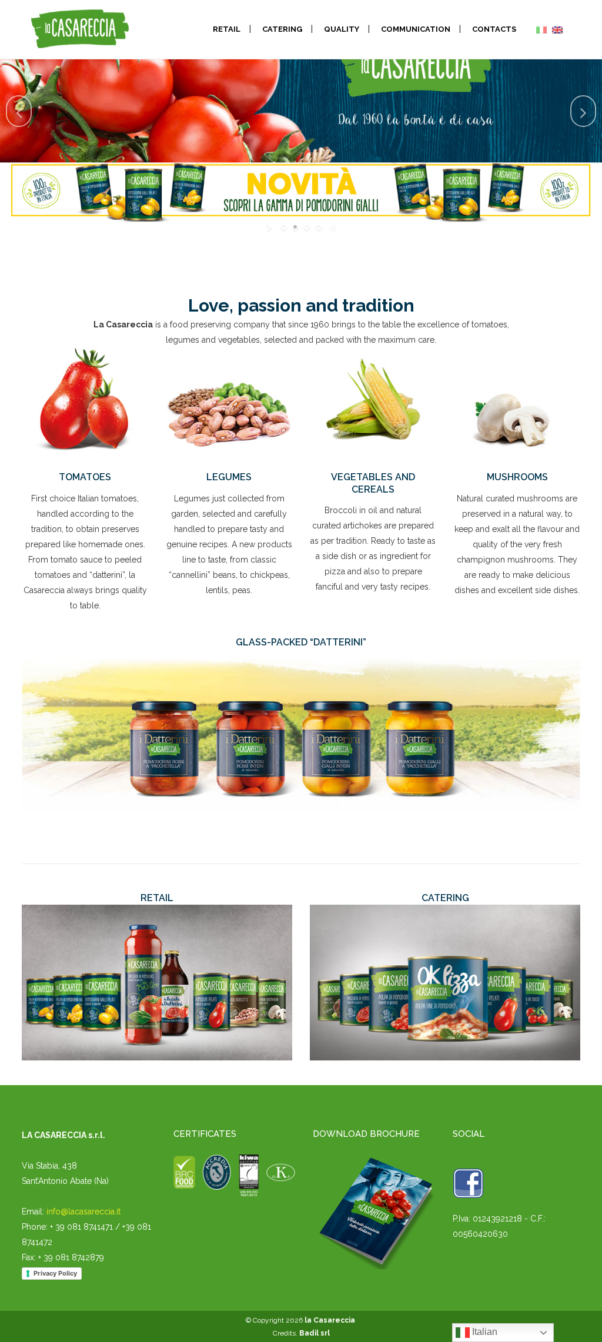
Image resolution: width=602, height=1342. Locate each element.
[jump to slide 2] (295, 227)
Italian (483, 1332)
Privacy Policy (55, 1273)
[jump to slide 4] (319, 227)
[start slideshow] (270, 227)
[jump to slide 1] (283, 227)
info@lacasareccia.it (83, 1211)
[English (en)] (557, 29)
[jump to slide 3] (307, 227)
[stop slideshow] (332, 227)
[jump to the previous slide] (19, 111)
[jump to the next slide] (583, 111)
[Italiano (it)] (541, 29)
